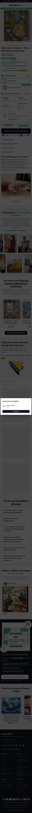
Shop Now (16, 411)
